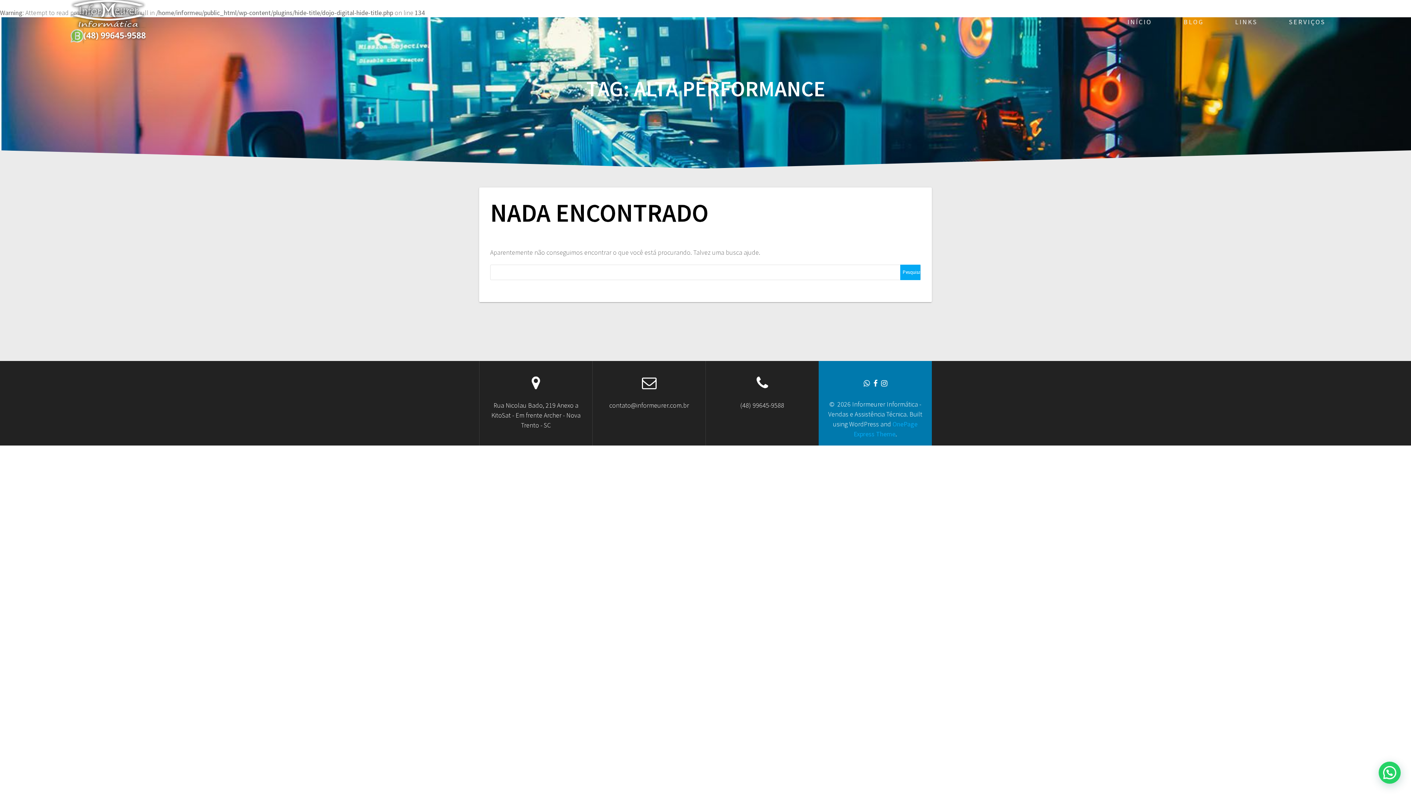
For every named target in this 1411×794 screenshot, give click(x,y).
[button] (1390, 773)
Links (1246, 22)
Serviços (1307, 22)
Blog (1194, 22)
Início (1139, 22)
